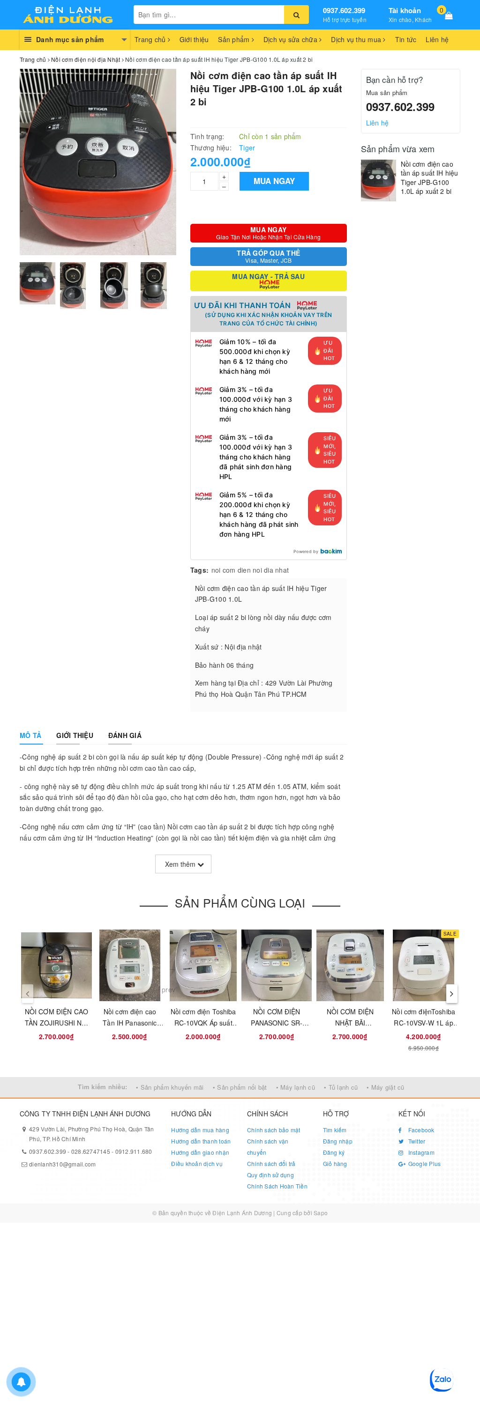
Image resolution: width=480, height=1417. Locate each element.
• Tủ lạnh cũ (341, 1087)
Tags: (199, 570)
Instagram (420, 1152)
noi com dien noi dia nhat (250, 570)
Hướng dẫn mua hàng (200, 1130)
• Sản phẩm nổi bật (240, 1087)
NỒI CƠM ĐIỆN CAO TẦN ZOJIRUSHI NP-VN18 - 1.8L (56, 1023)
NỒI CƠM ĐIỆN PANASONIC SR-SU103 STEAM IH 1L (276, 1023)
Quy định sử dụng (270, 1175)
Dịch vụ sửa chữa (291, 39)
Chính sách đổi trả (271, 1163)
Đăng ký (334, 1152)
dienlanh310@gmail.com (62, 1164)
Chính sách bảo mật (273, 1130)
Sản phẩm (234, 39)
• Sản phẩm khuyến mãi (169, 1087)
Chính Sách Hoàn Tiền (277, 1186)
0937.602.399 (344, 10)
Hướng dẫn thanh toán (201, 1141)
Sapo (321, 1213)
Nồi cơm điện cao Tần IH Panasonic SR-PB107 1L (130, 1023)
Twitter (415, 1141)
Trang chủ (151, 39)
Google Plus (423, 1163)
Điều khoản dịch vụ (197, 1163)
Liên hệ (437, 39)
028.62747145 (90, 1151)
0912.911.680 (133, 1151)
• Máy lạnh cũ (295, 1087)
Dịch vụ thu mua (357, 39)
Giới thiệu (194, 39)
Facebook (420, 1130)
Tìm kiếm (335, 1130)
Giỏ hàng (335, 1163)
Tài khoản (405, 10)
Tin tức (406, 39)
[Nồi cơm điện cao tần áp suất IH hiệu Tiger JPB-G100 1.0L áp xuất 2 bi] (378, 180)
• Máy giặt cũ (385, 1087)
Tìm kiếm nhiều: (102, 1086)
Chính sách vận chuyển (268, 1146)
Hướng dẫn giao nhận (200, 1152)
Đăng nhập (337, 1141)
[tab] (30, 735)
